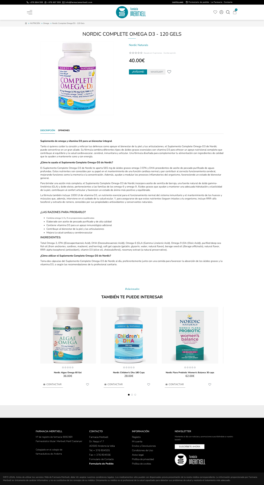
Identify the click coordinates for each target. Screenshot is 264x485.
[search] (227, 12)
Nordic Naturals (138, 45)
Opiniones (64, 130)
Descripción (47, 130)
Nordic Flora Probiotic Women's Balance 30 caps (193, 372)
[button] (129, 395)
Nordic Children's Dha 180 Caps (132, 372)
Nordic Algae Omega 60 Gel (71, 372)
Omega (46, 23)
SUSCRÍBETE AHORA (189, 446)
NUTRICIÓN (35, 23)
